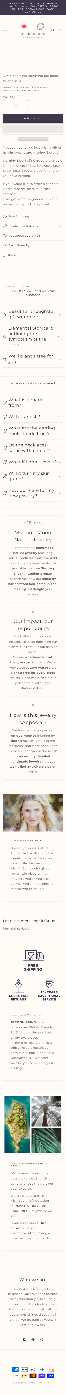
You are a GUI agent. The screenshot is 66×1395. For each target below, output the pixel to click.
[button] (33, 129)
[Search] (52, 30)
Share (11, 255)
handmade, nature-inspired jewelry (30, 152)
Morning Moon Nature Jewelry (37, 1383)
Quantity (9, 97)
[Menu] (5, 30)
